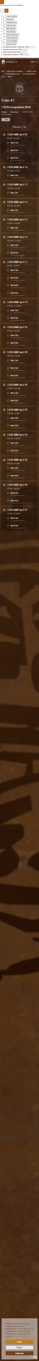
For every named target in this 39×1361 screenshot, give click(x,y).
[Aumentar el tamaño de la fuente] (27, 50)
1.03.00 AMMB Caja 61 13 (17, 219)
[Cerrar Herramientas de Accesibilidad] (6, 11)
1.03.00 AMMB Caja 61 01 (17, 509)
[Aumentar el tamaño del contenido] (34, 47)
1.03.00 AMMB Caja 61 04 (17, 434)
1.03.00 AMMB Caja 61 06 (17, 384)
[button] (34, 62)
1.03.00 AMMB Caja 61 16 (17, 167)
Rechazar (19, 1347)
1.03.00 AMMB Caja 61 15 (17, 184)
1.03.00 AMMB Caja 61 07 (17, 134)
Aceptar (19, 1342)
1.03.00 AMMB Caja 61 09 (17, 327)
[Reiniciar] (2, 11)
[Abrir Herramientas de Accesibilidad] (2, 2)
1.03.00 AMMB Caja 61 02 (17, 484)
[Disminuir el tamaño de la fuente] (24, 50)
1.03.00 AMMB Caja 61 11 (17, 261)
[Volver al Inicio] (10, 62)
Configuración (19, 1353)
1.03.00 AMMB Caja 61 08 (17, 352)
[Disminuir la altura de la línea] (22, 52)
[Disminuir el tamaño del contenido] (31, 47)
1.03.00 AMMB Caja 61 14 (17, 201)
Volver (6, 119)
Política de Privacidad (20, 1336)
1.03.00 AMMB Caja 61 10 (17, 302)
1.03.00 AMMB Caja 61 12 (17, 236)
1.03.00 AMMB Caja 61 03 (17, 459)
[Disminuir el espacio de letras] (25, 55)
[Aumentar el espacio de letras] (28, 55)
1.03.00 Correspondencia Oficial (16, 107)
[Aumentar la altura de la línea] (25, 52)
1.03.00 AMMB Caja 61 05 (17, 409)
